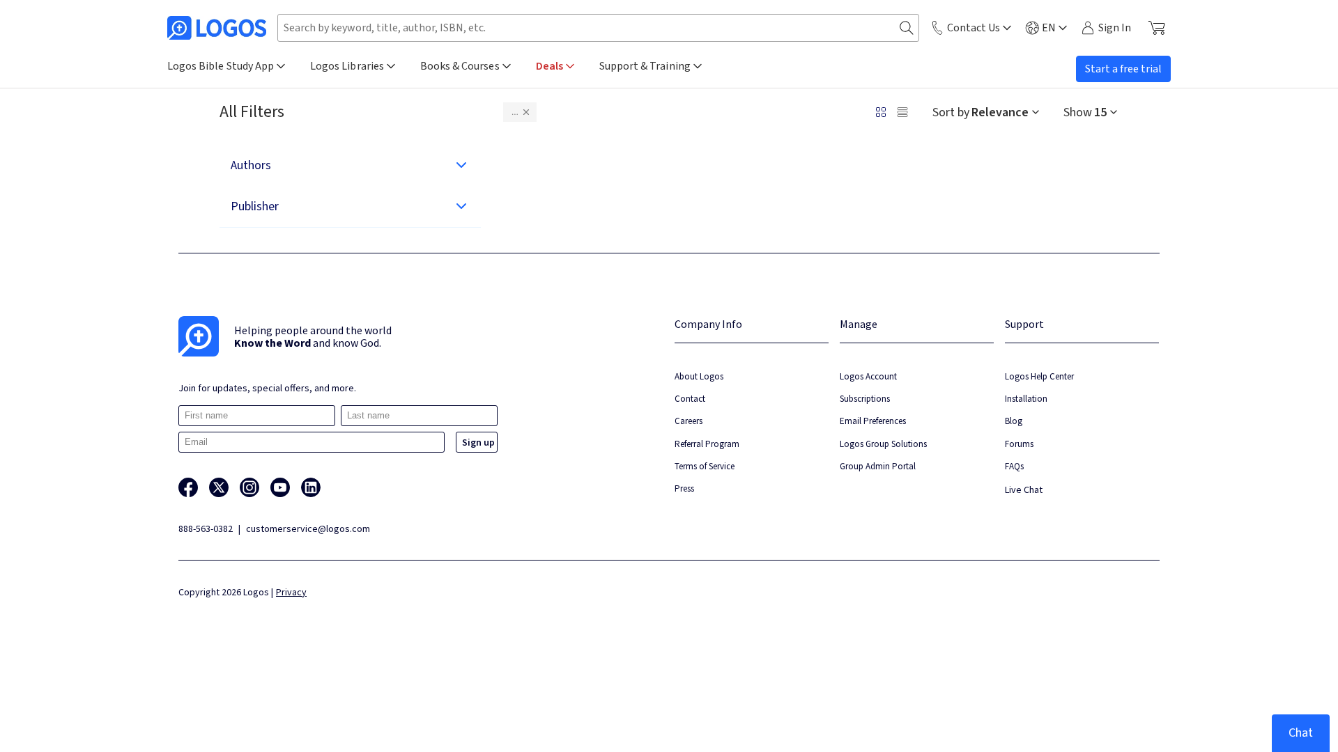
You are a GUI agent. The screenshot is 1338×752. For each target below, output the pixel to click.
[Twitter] (219, 487)
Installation (1026, 399)
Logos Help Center (1039, 376)
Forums (1019, 444)
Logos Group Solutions (883, 444)
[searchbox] (598, 28)
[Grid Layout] (881, 112)
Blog (1013, 421)
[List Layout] (902, 112)
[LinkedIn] (311, 487)
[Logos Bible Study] (216, 27)
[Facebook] (188, 487)
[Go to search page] (907, 28)
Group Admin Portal (878, 466)
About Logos (699, 376)
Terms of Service (705, 466)
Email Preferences (873, 421)
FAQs (1014, 466)
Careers (688, 421)
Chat (1301, 733)
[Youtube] (280, 487)
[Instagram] (249, 487)
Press (684, 488)
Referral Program (707, 444)
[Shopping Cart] (1156, 27)
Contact (690, 399)
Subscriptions (865, 399)
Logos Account (868, 376)
